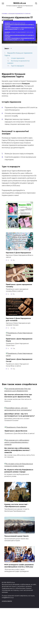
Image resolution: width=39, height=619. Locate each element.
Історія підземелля (17, 58)
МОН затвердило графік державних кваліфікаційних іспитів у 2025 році (19, 566)
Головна (4, 13)
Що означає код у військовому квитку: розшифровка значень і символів (17, 450)
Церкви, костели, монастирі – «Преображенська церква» (16, 505)
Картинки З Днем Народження (18, 253)
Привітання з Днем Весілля (16, 431)
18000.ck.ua (19, 3)
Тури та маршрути (17, 66)
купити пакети (7, 601)
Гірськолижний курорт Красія (16, 536)
